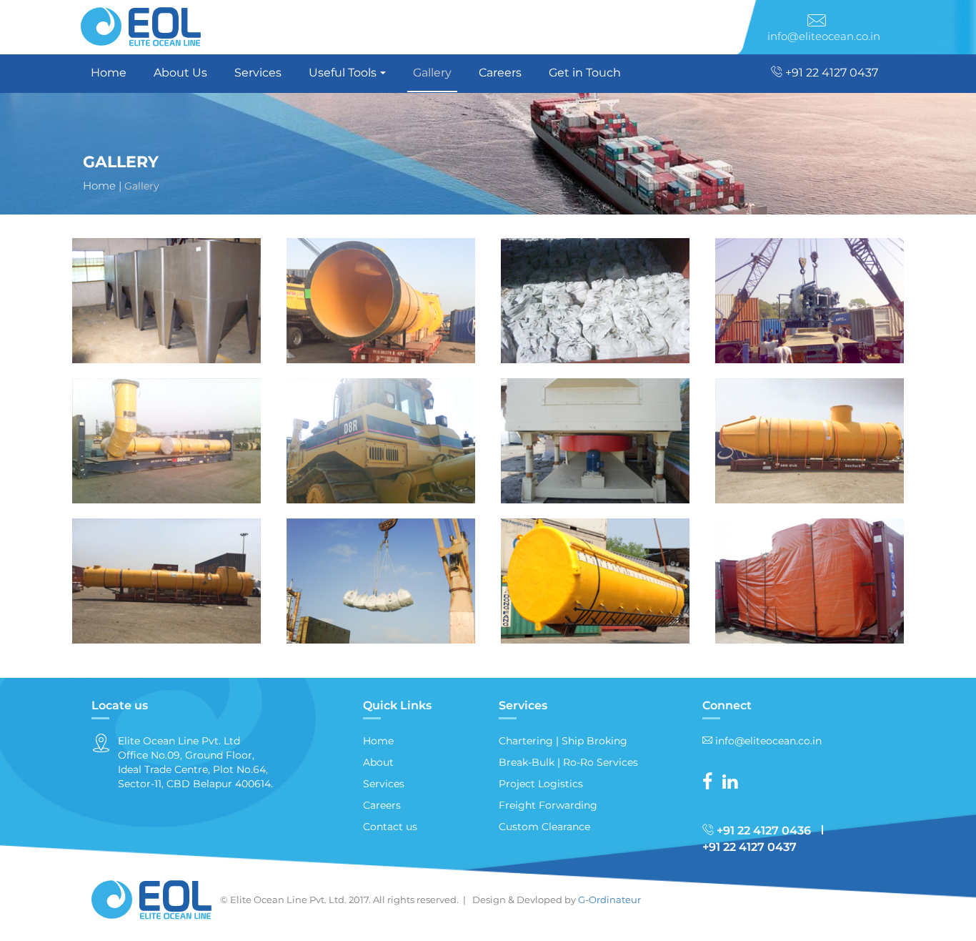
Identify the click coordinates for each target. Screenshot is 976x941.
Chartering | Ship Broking (563, 740)
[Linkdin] (733, 784)
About (378, 762)
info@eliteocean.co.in (823, 36)
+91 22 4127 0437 (830, 72)
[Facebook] (710, 784)
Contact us (390, 826)
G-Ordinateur (609, 899)
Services (258, 72)
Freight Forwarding (548, 805)
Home (108, 72)
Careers (500, 72)
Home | (102, 185)
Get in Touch (585, 72)
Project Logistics (541, 783)
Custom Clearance (544, 826)
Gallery (432, 72)
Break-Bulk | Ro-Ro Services (568, 762)
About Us (180, 72)
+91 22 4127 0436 (762, 830)
